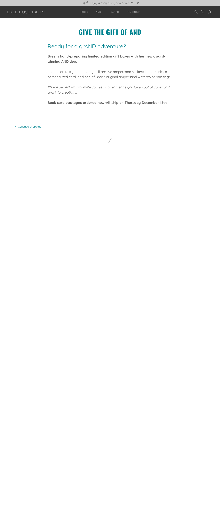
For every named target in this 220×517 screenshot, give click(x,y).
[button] (202, 12)
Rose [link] (84, 12)
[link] (26, 12)
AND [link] (98, 12)
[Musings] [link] (134, 12)
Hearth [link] (114, 12)
